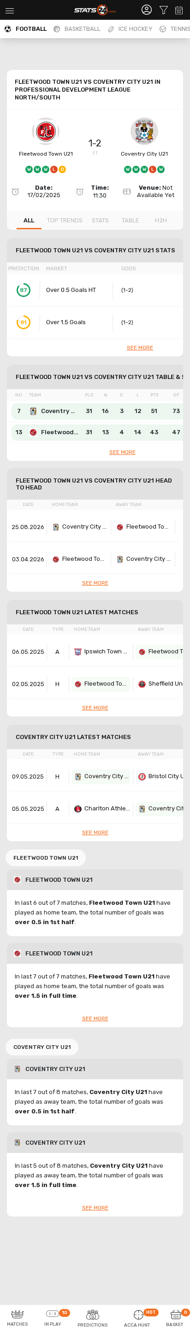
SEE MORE (140, 347)
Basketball (83, 28)
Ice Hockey (136, 28)
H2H (161, 220)
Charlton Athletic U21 (107, 808)
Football (31, 28)
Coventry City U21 (144, 154)
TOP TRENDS (65, 220)
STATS (100, 220)
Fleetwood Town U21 (46, 154)
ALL (29, 220)
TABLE (130, 220)
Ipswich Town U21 (107, 651)
